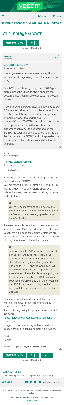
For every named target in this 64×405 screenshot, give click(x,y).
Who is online (12, 371)
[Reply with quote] (56, 57)
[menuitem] (57, 16)
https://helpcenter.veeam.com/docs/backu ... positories (29, 319)
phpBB (22, 397)
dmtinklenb (8, 56)
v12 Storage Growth (22, 33)
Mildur (6, 153)
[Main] (32, 6)
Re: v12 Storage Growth (18, 161)
